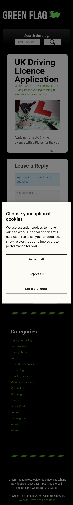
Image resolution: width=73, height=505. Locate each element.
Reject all (36, 274)
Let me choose (36, 288)
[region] (36, 252)
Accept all (36, 259)
